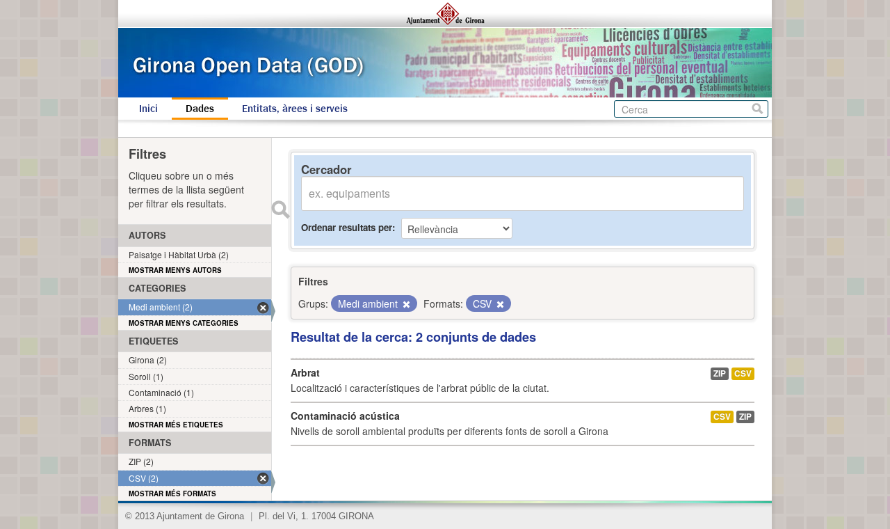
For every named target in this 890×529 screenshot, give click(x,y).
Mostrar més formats (172, 493)
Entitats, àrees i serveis (295, 109)
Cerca (757, 109)
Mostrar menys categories (183, 323)
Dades (200, 109)
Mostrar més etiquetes (176, 424)
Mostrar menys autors (175, 270)
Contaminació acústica (345, 416)
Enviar (280, 209)
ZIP (719, 373)
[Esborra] (405, 304)
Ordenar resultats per (346, 227)
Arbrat (305, 372)
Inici (148, 109)
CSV (743, 373)
